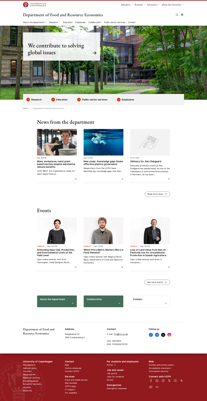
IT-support (70, 389)
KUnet (110, 365)
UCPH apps (70, 386)
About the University (171, 4)
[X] (163, 335)
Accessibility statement (160, 368)
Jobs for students (115, 376)
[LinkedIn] (157, 381)
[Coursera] (157, 387)
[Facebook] (151, 335)
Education (125, 4)
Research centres (31, 378)
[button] (157, 194)
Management (29, 365)
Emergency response (117, 388)
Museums (27, 390)
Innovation (152, 4)
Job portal (112, 373)
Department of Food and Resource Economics (63, 14)
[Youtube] (175, 381)
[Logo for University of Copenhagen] (34, 4)
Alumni (110, 380)
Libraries (27, 387)
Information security (158, 371)
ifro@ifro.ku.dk (121, 334)
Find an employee (73, 368)
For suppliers (71, 393)
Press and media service (76, 380)
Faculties (27, 371)
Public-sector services (94, 99)
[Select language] (182, 15)
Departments (29, 374)
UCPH (25, 108)
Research (139, 4)
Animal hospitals (30, 381)
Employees (128, 99)
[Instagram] (169, 335)
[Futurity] (181, 381)
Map (67, 365)
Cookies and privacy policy (161, 365)
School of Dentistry (32, 384)
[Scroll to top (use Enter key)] (196, 378)
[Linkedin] (157, 335)
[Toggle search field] (177, 15)
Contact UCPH (72, 371)
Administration (30, 368)
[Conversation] (151, 387)
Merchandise (71, 383)
